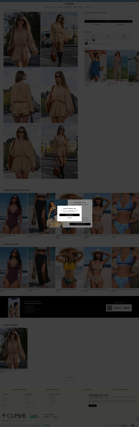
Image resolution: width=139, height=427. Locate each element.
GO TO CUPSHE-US (69, 214)
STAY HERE (70, 217)
